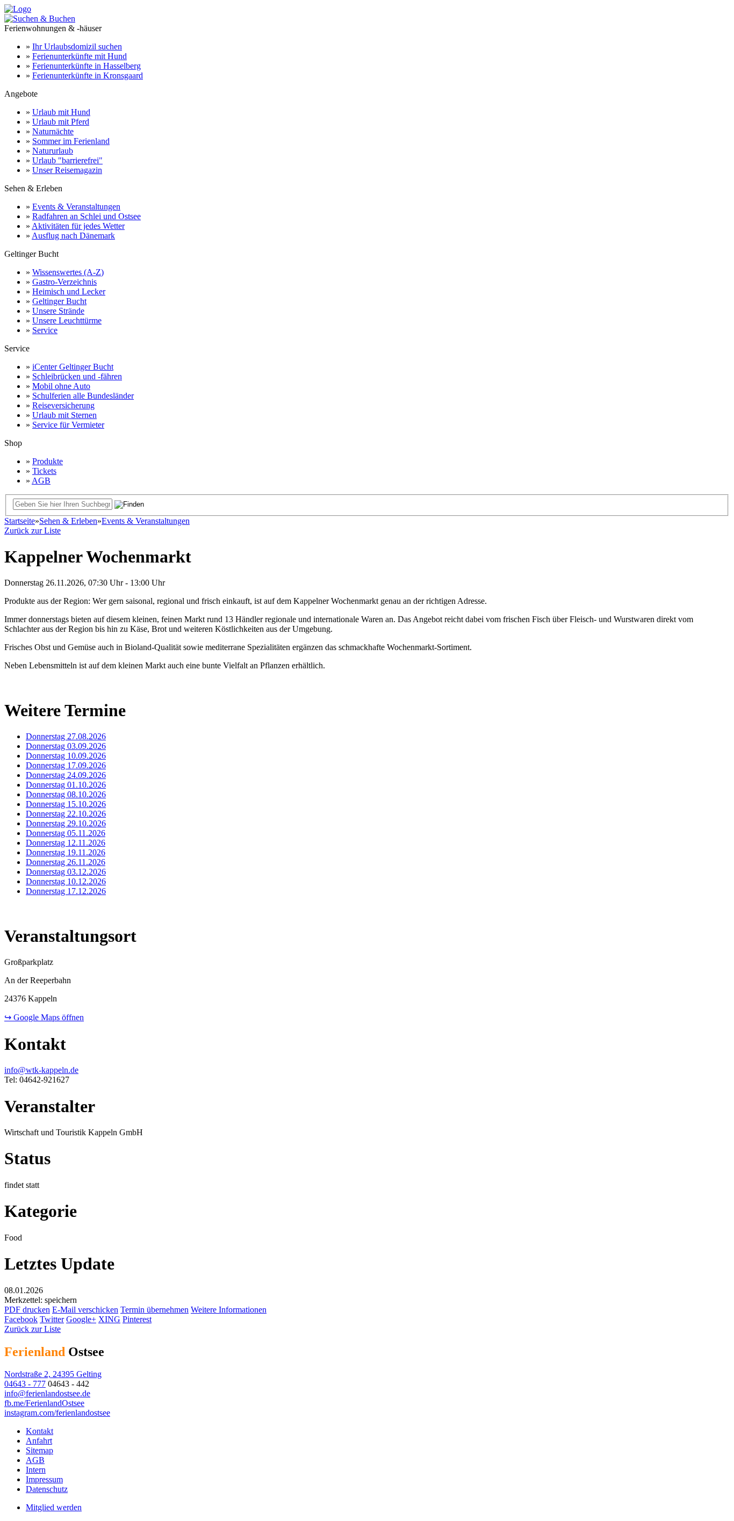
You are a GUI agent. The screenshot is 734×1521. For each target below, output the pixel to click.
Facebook (21, 1319)
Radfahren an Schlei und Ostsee (86, 216)
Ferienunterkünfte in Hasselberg (86, 65)
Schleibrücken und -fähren (77, 376)
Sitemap (39, 1450)
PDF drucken (27, 1309)
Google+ (81, 1319)
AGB (41, 480)
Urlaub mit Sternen (64, 415)
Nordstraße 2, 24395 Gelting (53, 1374)
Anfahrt (39, 1440)
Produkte (47, 461)
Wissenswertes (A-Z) (68, 272)
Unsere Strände (58, 310)
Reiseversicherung (63, 405)
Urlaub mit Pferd (60, 121)
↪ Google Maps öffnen (44, 1017)
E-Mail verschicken (85, 1309)
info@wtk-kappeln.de (41, 1070)
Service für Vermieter (68, 424)
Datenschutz (47, 1489)
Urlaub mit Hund (61, 112)
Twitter (52, 1319)
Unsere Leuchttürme (67, 320)
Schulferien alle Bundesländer (83, 395)
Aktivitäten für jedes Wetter (78, 225)
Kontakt (39, 1431)
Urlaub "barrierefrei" (67, 160)
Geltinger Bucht (59, 301)
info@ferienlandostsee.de (47, 1393)
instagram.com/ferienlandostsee (57, 1412)
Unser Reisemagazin (67, 170)
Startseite (19, 520)
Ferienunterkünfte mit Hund (79, 56)
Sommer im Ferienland (71, 141)
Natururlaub (52, 150)
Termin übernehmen (154, 1309)
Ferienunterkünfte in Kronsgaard (87, 75)
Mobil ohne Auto (61, 386)
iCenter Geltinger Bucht (72, 366)
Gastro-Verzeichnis (64, 281)
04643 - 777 (25, 1383)
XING (109, 1319)
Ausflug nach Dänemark (73, 235)
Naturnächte (53, 131)
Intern (36, 1469)
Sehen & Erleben (68, 520)
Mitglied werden (54, 1507)
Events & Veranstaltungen (76, 206)
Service (44, 330)
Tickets (44, 470)
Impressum (44, 1479)
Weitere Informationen (229, 1309)
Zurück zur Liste (32, 530)
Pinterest (137, 1319)
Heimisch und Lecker (68, 291)
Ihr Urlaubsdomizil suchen (77, 46)
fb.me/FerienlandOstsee (44, 1403)
